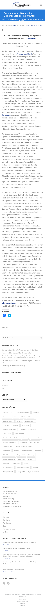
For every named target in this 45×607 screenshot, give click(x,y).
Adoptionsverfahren (9, 303)
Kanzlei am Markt (8, 446)
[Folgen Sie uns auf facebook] (4, 583)
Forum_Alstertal (19, 434)
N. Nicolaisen (6, 450)
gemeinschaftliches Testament (11, 438)
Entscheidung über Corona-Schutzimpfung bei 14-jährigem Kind (21, 362)
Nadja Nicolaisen (27, 450)
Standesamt (6, 115)
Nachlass (16, 450)
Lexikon (5, 532)
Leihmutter (5, 327)
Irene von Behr (34, 442)
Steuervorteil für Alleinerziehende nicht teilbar (17, 353)
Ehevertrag (36, 412)
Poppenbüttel (21, 455)
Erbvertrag (6, 425)
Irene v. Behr (23, 442)
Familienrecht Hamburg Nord (27, 429)
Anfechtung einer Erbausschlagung (13, 365)
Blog (40, 25)
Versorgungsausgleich (23, 467)
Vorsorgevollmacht (8, 472)
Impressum (22, 599)
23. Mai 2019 (32, 25)
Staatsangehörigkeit (24, 54)
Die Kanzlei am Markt (23, 412)
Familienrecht (29, 38)
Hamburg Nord (36, 438)
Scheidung (31, 455)
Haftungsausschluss (22, 601)
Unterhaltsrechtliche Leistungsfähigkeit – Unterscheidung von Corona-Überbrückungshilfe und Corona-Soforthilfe (22, 357)
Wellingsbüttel (21, 472)
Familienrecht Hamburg (9, 429)
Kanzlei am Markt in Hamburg (24, 446)
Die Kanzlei (6, 520)
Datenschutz (22, 603)
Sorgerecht (31, 459)
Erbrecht (30, 417)
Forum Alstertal (7, 434)
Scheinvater (21, 459)
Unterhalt (26, 463)
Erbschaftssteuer (30, 421)
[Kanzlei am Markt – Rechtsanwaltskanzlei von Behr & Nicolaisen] (22, 5)
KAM (14, 25)
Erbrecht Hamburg (8, 421)
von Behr (35, 467)
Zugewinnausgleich (33, 472)
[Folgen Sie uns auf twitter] (8, 583)
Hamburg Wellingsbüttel (10, 442)
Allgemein (5, 385)
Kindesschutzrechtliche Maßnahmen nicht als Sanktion (20, 350)
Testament (6, 463)
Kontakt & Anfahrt (9, 529)
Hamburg (26, 438)
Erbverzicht (15, 425)
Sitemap (22, 605)
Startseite (6, 19)
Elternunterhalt (7, 417)
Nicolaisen (38, 450)
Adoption (5, 412)
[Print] (3, 30)
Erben (16, 417)
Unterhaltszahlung (8, 467)
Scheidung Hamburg (9, 459)
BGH (12, 412)
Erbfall (23, 417)
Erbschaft (19, 421)
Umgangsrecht (16, 463)
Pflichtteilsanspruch (8, 455)
